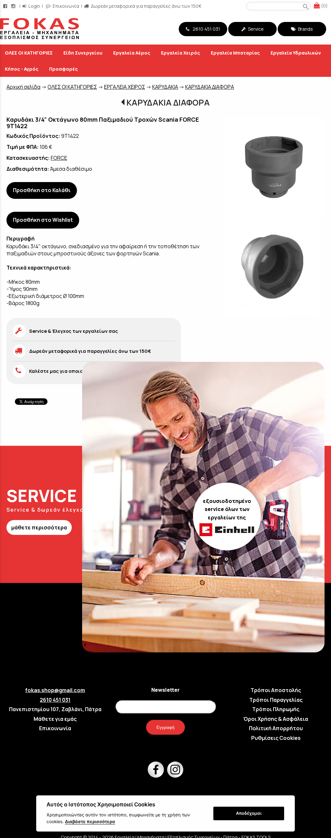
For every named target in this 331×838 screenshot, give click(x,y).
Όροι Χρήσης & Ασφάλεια (275, 718)
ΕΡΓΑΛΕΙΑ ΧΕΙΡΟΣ (124, 86)
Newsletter (165, 689)
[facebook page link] (5, 6)
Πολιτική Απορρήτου (276, 728)
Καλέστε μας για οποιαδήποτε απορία (74, 371)
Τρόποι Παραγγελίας (276, 699)
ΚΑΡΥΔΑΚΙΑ (165, 86)
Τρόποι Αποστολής (276, 690)
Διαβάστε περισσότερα (90, 821)
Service (255, 29)
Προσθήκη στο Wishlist (43, 219)
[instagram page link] (13, 6)
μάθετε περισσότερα (39, 527)
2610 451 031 (205, 29)
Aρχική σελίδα (23, 86)
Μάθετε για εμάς (55, 718)
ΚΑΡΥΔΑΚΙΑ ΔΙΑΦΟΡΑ (209, 86)
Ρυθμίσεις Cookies (276, 737)
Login (33, 6)
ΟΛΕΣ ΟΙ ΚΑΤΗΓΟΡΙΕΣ (72, 86)
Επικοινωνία (65, 6)
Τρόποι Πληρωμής (275, 709)
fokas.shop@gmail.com (55, 690)
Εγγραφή (165, 727)
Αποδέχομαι (249, 813)
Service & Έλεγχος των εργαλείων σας (73, 331)
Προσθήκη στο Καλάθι (41, 190)
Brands (305, 29)
